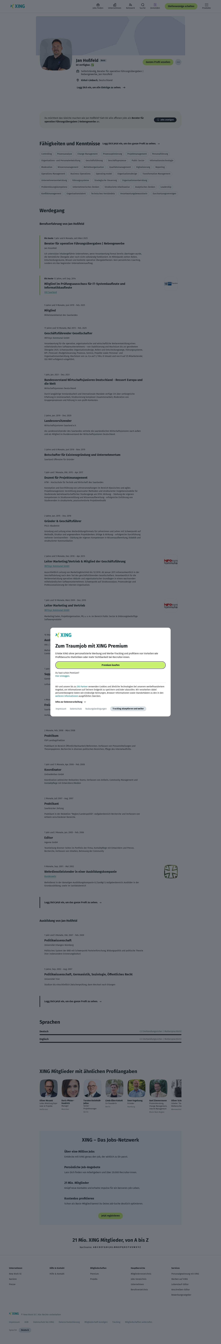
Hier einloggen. (62, 676)
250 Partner (82, 686)
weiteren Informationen (66, 696)
